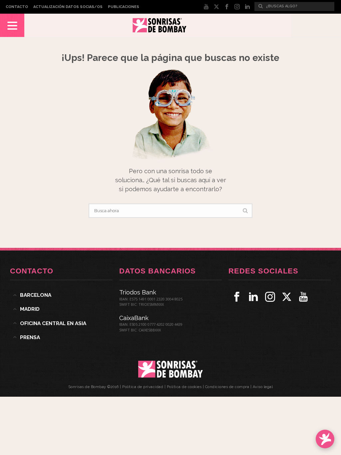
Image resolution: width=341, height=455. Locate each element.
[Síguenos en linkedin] (253, 296)
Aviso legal (263, 387)
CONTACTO (17, 7)
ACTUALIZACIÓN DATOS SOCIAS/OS (68, 7)
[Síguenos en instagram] (270, 296)
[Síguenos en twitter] (286, 296)
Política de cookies (184, 387)
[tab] (61, 295)
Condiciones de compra (227, 387)
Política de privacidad (142, 387)
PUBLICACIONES (123, 7)
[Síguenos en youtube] (303, 296)
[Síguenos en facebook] (236, 296)
